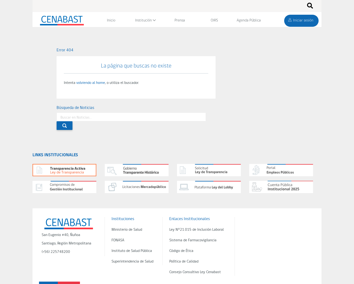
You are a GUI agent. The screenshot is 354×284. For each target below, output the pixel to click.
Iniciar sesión (303, 20)
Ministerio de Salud (126, 230)
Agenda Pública (249, 20)
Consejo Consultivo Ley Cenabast (195, 272)
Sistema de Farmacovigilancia (192, 240)
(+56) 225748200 (56, 252)
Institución (143, 20)
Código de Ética (181, 251)
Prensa (180, 20)
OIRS (214, 20)
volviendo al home (90, 83)
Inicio (111, 20)
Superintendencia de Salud (132, 262)
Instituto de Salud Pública (131, 251)
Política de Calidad (183, 262)
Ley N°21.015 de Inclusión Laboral (196, 230)
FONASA (117, 240)
